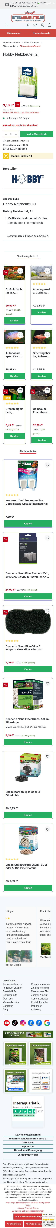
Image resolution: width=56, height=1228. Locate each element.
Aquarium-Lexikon (12, 984)
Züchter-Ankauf (39, 995)
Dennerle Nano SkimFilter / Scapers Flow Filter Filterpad (24, 648)
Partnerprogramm (40, 984)
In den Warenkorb (37, 134)
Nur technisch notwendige (28, 1216)
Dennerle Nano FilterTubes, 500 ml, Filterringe (28, 721)
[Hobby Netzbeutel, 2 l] (28, 83)
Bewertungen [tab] (14, 236)
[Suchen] (28, 25)
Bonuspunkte (10, 995)
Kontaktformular (39, 1002)
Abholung (36, 1009)
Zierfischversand (40, 988)
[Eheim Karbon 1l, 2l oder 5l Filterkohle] (28, 767)
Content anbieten (40, 998)
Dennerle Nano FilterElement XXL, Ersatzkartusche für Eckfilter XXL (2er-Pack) (27, 575)
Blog (5, 1009)
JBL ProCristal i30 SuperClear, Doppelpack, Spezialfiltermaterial (27, 502)
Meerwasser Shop (40, 991)
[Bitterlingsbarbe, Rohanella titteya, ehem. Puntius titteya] (41, 337)
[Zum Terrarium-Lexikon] (40, 1053)
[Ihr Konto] (42, 25)
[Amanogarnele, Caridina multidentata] (41, 273)
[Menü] (6, 25)
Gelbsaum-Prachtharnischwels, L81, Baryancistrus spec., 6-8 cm (41, 410)
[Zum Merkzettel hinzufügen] (20, 271)
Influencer (36, 1006)
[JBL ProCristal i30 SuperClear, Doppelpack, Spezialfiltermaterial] (28, 475)
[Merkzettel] (35, 25)
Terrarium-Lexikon (12, 988)
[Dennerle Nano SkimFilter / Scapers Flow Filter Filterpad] (28, 621)
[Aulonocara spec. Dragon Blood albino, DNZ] (14, 337)
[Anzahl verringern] (6, 134)
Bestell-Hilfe (9, 991)
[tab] (28, 199)
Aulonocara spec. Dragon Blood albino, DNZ (14, 355)
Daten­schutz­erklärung (28, 1134)
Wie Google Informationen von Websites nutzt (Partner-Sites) (28, 1204)
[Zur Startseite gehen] (28, 16)
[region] (28, 83)
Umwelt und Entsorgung (28, 1150)
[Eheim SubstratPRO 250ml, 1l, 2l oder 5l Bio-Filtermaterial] (28, 840)
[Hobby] (28, 180)
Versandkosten (11, 1002)
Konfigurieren (14, 1224)
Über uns (8, 998)
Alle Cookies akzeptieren (38, 1224)
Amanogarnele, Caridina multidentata (41, 291)
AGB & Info (28, 1142)
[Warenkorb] (49, 25)
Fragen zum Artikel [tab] (35, 236)
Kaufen (14, 320)
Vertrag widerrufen (28, 1154)
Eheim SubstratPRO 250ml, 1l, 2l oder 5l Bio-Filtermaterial (26, 866)
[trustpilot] (28, 1108)
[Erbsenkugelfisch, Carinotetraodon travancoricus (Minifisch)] (14, 393)
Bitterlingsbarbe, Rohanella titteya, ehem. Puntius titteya (41, 355)
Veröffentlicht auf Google (41, 957)
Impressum (28, 1146)
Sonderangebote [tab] (26, 256)
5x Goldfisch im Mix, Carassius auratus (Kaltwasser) (14, 291)
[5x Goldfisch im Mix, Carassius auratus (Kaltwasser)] (14, 273)
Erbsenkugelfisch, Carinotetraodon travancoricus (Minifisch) (14, 410)
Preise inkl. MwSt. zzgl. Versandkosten (21, 112)
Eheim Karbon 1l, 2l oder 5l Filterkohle (23, 793)
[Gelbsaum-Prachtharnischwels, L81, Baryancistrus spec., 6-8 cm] (41, 393)
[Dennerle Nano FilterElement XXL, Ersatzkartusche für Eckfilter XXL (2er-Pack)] (28, 548)
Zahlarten (8, 1006)
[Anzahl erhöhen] (16, 134)
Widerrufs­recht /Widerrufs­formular (28, 1138)
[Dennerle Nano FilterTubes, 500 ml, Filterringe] (28, 694)
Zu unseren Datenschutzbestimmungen (28, 1211)
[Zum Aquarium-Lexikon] (15, 1053)
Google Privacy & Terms (28, 1208)
